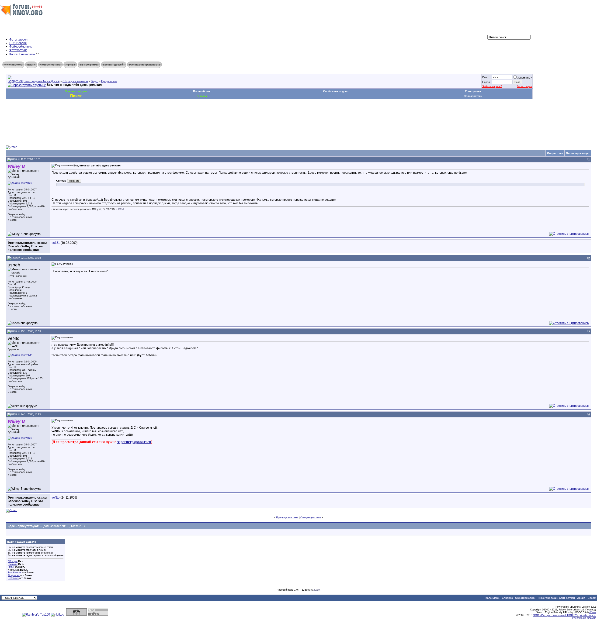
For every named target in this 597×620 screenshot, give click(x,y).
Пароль (486, 82)
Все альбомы (201, 91)
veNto (55, 497)
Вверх (592, 597)
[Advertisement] (91, 113)
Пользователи (473, 96)
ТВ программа (89, 64)
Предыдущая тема (287, 517)
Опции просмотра (577, 153)
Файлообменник (20, 46)
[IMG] (11, 566)
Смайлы (12, 564)
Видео (94, 81)
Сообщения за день (335, 91)
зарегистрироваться (134, 442)
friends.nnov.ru (588, 615)
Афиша (70, 64)
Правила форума (76, 91)
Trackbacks (14, 572)
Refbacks (13, 578)
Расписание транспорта (144, 64)
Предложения (109, 81)
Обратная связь (525, 597)
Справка (507, 597)
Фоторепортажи (50, 64)
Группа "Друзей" (113, 64)
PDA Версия (18, 43)
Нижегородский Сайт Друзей (556, 597)
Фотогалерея (18, 39)
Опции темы (555, 153)
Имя (484, 77)
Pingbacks (14, 575)
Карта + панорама (22, 54)
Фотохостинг (18, 50)
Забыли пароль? (492, 86)
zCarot (592, 612)
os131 (56, 243)
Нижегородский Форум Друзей (41, 81)
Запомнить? (524, 77)
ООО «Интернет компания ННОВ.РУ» (555, 615)
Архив (581, 597)
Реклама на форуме (584, 618)
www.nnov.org (13, 64)
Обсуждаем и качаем (75, 81)
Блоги (31, 64)
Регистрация (524, 86)
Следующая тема (310, 517)
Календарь (493, 597)
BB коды (12, 561)
